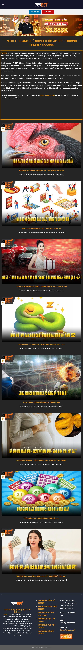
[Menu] (3, 4)
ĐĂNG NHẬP (35, 12)
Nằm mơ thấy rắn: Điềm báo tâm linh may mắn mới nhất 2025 (41, 344)
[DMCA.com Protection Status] (66, 636)
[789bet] (41, 4)
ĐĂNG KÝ (48, 12)
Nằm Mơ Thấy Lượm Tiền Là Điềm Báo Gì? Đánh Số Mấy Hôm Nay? (42, 576)
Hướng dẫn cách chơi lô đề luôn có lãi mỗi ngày (41, 518)
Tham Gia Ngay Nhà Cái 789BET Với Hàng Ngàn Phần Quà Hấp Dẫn (41, 286)
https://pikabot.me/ (47, 95)
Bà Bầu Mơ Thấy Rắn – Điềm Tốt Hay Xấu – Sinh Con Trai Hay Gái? (41, 460)
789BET (6, 614)
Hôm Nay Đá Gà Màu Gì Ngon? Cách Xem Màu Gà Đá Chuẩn (41, 171)
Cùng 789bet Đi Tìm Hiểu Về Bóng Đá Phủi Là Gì (41, 402)
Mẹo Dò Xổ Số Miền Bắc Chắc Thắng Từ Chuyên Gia (41, 228)
